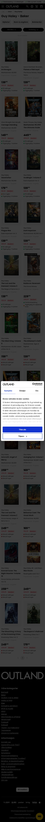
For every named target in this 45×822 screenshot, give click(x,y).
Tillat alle (22, 429)
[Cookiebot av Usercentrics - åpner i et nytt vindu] (32, 384)
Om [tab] (36, 391)
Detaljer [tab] (22, 391)
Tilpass (21, 436)
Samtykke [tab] (8, 391)
